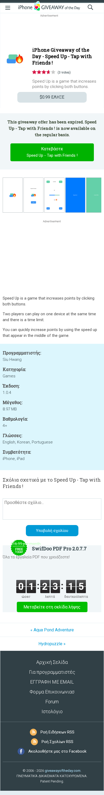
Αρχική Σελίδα (52, 662)
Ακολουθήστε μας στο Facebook (57, 751)
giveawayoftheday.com (63, 771)
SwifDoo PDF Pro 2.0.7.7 (59, 548)
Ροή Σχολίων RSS (57, 741)
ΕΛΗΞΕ (52, 97)
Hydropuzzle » (52, 643)
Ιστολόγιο (52, 711)
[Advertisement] (52, 31)
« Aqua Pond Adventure (52, 629)
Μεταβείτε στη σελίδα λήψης (52, 607)
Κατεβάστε (52, 152)
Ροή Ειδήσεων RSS (57, 732)
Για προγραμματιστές (52, 672)
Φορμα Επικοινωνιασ (52, 692)
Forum (52, 701)
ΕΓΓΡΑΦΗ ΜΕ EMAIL (52, 682)
